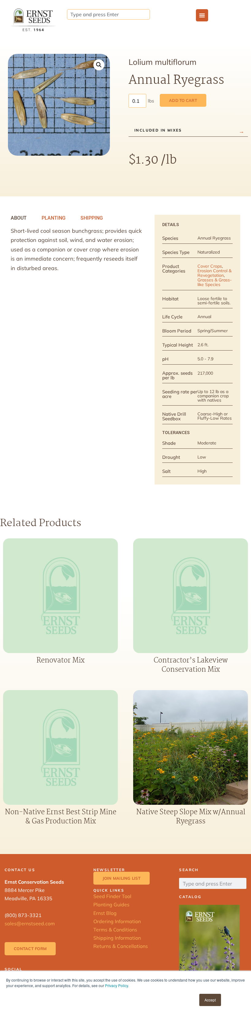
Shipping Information (117, 938)
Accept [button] (210, 999)
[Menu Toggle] (202, 15)
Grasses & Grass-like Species (214, 282)
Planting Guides (111, 904)
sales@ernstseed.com (30, 923)
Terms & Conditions (115, 930)
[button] (98, 64)
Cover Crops (209, 266)
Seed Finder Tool (112, 896)
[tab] (19, 218)
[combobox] (108, 14)
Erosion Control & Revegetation (214, 273)
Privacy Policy (116, 985)
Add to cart (183, 100)
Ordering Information (117, 921)
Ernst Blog (105, 913)
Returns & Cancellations (120, 946)
